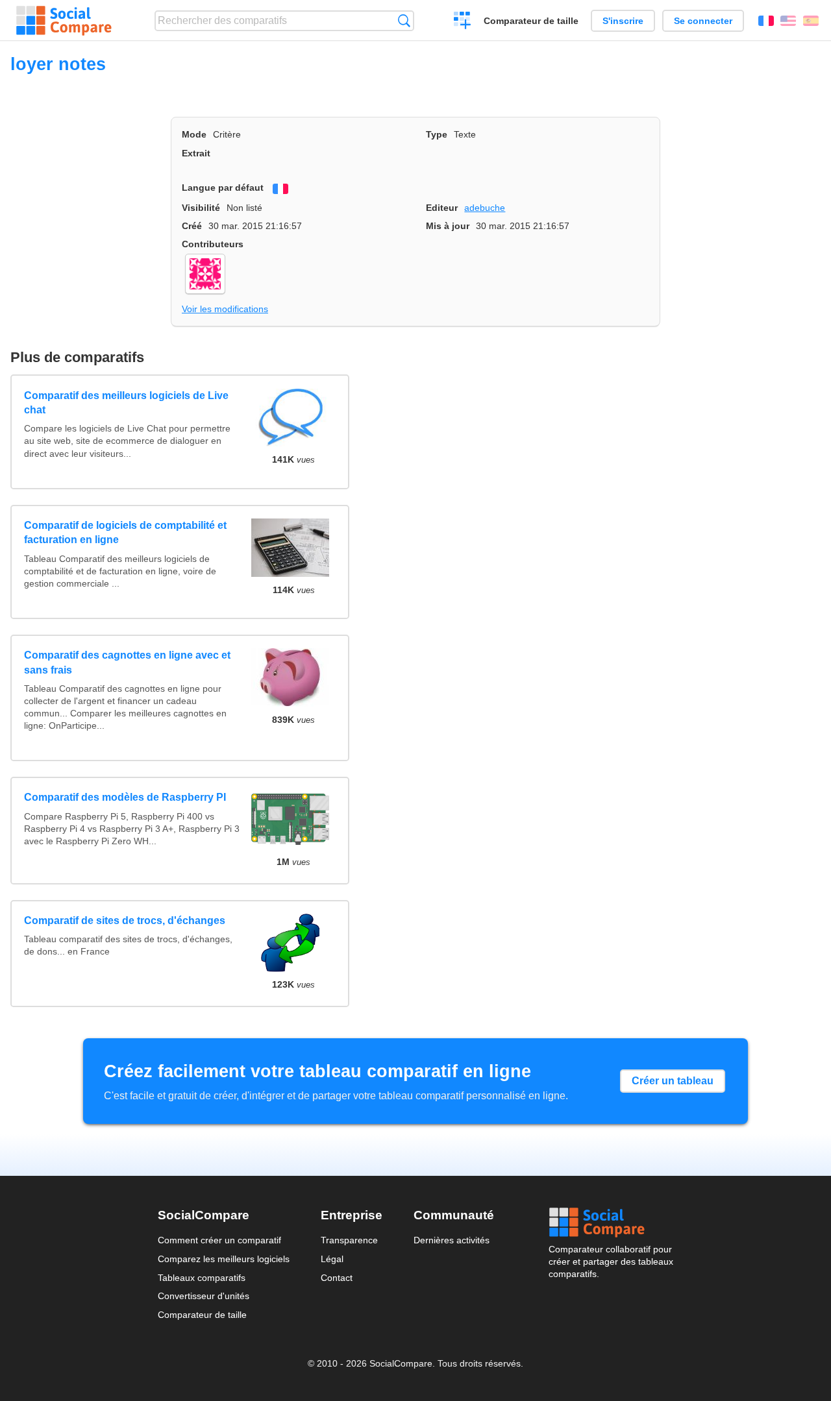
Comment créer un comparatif (219, 1240)
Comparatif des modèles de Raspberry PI (125, 797)
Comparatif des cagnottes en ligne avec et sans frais (127, 662)
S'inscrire (622, 21)
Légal (332, 1259)
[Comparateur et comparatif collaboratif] (64, 21)
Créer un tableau (672, 1080)
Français (766, 21)
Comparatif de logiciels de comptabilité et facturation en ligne (125, 532)
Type (436, 134)
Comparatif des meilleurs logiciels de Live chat (126, 402)
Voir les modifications (225, 309)
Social (611, 1222)
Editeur (442, 207)
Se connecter (703, 21)
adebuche (484, 207)
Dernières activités (452, 1240)
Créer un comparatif (462, 22)
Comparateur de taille (531, 21)
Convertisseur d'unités (203, 1296)
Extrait (196, 153)
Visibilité (201, 207)
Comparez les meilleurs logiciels (224, 1259)
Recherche (404, 20)
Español (811, 21)
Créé (192, 226)
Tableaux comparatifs (201, 1278)
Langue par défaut (223, 187)
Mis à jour (447, 226)
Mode (194, 134)
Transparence (349, 1240)
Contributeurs (212, 244)
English (788, 21)
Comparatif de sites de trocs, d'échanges (124, 920)
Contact (337, 1278)
